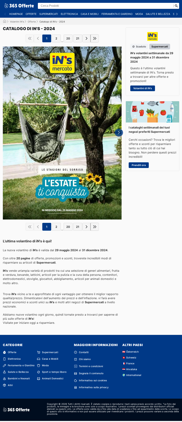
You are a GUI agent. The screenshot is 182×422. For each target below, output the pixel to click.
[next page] (86, 38)
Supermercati (48, 13)
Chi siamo (85, 359)
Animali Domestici (52, 378)
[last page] (95, 38)
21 (77, 38)
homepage (16, 13)
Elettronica (69, 13)
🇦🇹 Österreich (130, 351)
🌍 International (131, 375)
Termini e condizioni (91, 366)
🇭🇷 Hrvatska (129, 369)
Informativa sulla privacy (94, 387)
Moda (139, 13)
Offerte (31, 13)
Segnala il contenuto (91, 373)
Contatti (84, 352)
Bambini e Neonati (19, 378)
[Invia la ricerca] (176, 6)
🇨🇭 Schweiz (129, 357)
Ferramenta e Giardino (117, 13)
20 (68, 38)
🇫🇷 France (128, 363)
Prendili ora (139, 165)
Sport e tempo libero (54, 371)
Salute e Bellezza (158, 13)
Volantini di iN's (142, 88)
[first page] (30, 38)
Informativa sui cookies (93, 380)
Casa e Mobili (90, 13)
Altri (10, 385)
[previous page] (38, 38)
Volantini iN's (17, 21)
